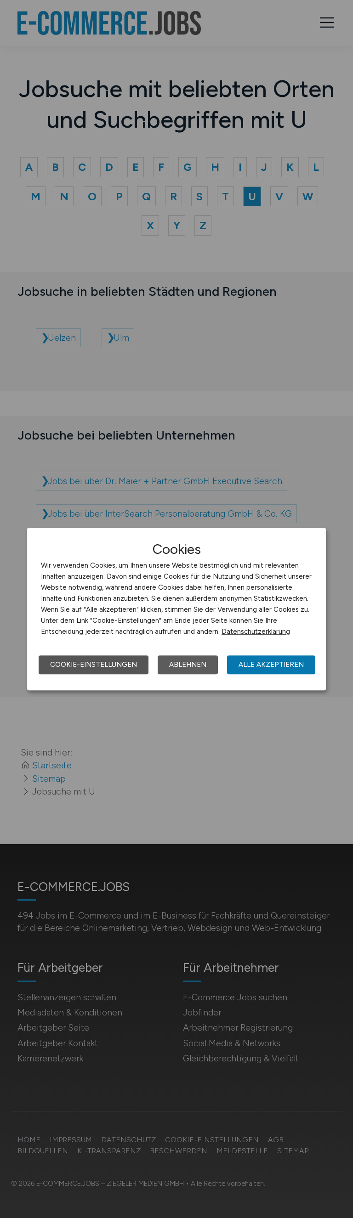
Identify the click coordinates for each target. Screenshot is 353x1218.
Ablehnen (187, 664)
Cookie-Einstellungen (93, 664)
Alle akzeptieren (271, 664)
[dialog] (176, 609)
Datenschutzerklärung (256, 631)
